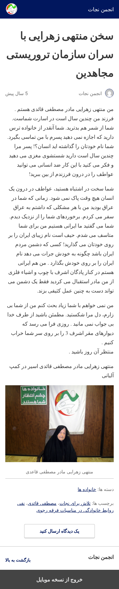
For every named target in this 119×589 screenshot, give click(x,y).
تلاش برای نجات (75, 503)
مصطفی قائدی (42, 503)
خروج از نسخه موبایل (59, 579)
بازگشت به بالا (18, 560)
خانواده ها (87, 489)
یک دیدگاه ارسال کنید (59, 531)
